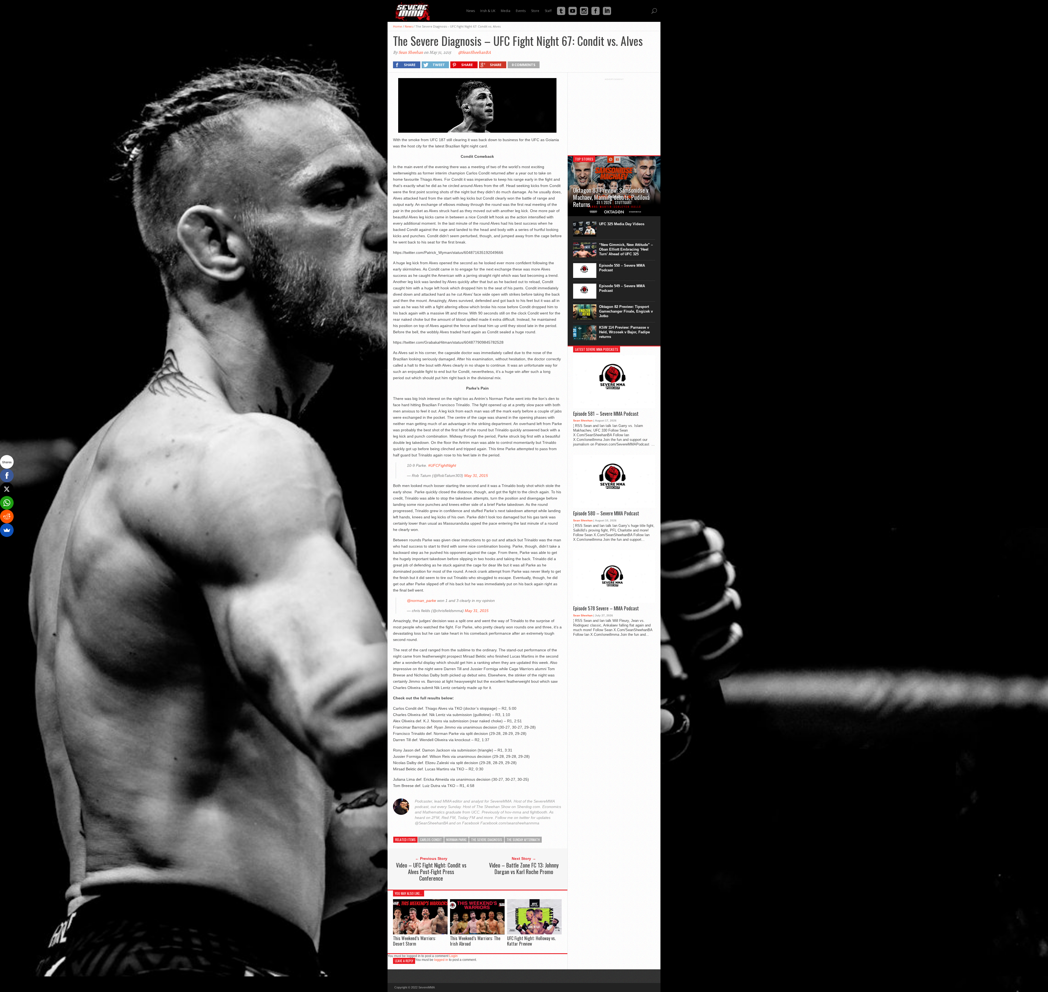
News (409, 26)
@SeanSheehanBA (474, 52)
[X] (7, 489)
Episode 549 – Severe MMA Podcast (622, 288)
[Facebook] (7, 475)
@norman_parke (421, 600)
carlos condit (431, 839)
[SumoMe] (7, 530)
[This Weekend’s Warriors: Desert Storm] (420, 933)
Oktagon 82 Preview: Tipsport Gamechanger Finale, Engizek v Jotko (626, 311)
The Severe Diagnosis (486, 839)
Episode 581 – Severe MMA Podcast (606, 414)
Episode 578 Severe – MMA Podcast (606, 608)
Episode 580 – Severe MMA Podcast (606, 513)
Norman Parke (456, 839)
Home (397, 26)
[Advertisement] (614, 115)
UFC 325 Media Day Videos (621, 224)
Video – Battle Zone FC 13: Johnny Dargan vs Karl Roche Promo (524, 868)
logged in (441, 960)
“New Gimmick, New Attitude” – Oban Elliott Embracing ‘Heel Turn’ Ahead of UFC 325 (626, 249)
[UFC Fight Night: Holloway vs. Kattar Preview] (534, 933)
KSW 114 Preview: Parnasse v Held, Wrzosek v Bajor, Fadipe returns (624, 332)
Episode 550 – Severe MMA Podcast (622, 267)
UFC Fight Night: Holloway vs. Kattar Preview (531, 941)
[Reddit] (7, 516)
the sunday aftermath (523, 839)
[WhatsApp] (7, 503)
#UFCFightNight (442, 465)
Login (453, 956)
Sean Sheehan (410, 52)
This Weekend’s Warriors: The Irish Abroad (475, 941)
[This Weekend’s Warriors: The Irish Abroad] (477, 933)
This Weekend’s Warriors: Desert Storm (414, 941)
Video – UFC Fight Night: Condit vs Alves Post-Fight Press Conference (431, 871)
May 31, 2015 (476, 475)
